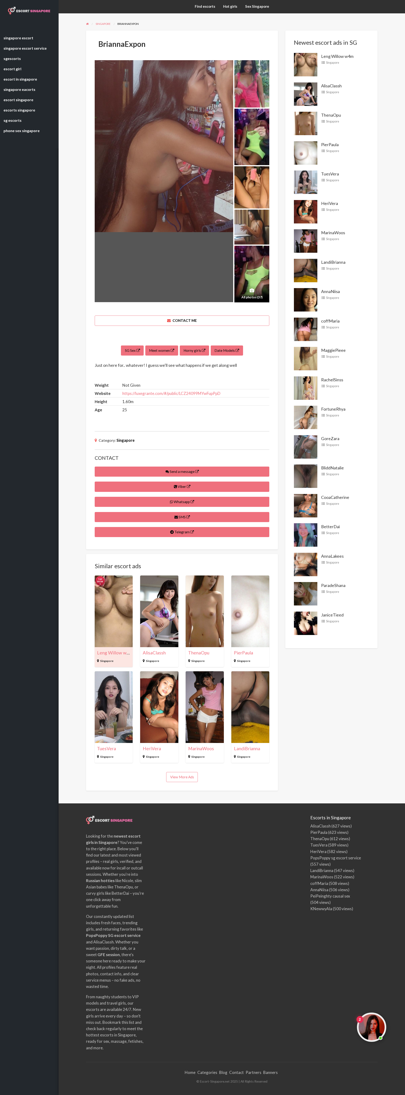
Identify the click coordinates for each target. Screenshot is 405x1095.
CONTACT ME (184, 320)
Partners (253, 1072)
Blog (223, 1072)
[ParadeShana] (305, 593)
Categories (207, 1072)
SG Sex (130, 350)
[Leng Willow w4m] (305, 64)
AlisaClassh (154, 652)
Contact (236, 1072)
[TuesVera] (305, 181)
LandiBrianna (247, 748)
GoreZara (330, 438)
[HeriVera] (305, 211)
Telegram (182, 532)
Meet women (160, 350)
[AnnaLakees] (305, 563)
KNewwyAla (321, 908)
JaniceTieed (332, 614)
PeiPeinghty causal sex (330, 896)
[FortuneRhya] (305, 416)
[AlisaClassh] (305, 93)
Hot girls (230, 6)
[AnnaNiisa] (305, 299)
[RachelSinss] (305, 387)
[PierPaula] (305, 152)
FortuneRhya (333, 409)
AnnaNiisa (330, 291)
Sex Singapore (257, 6)
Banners (270, 1072)
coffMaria (330, 320)
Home (190, 1072)
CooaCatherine (335, 497)
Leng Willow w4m (115, 652)
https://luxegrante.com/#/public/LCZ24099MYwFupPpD (171, 393)
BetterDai (330, 526)
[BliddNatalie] (305, 475)
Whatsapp (182, 502)
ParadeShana (333, 585)
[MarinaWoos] (305, 240)
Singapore (125, 440)
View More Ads (182, 777)
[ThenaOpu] (305, 123)
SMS (182, 517)
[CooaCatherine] (305, 505)
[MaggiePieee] (305, 358)
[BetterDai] (305, 534)
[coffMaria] (305, 328)
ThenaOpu (198, 652)
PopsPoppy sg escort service (335, 857)
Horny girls (193, 350)
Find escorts (205, 6)
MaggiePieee (333, 350)
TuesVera (106, 748)
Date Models (225, 350)
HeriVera (152, 748)
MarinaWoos (201, 748)
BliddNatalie (332, 467)
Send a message (182, 471)
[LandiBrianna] (305, 269)
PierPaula (243, 652)
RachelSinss (332, 379)
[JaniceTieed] (305, 622)
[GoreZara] (305, 446)
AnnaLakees (332, 556)
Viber (182, 486)
